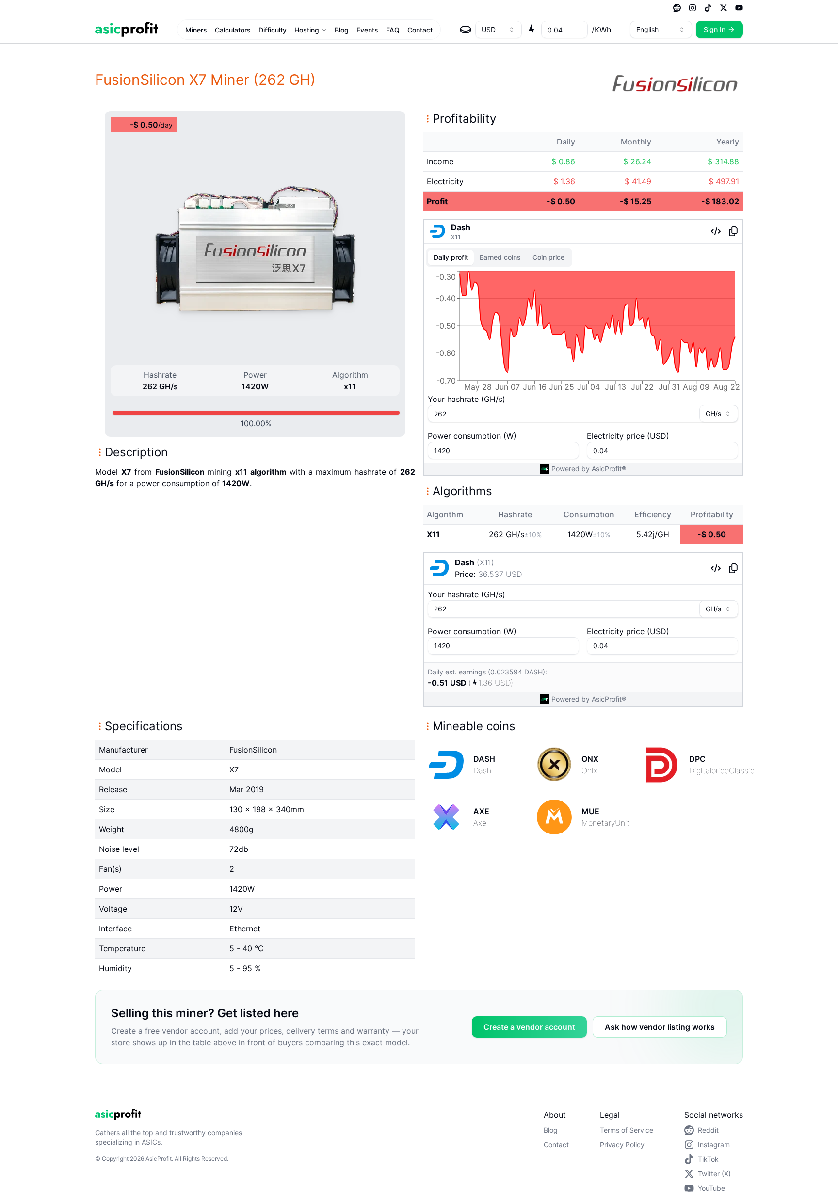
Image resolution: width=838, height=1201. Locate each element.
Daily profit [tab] (451, 257)
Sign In (714, 29)
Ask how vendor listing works (660, 1027)
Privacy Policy (622, 1144)
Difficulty (272, 30)
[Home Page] (126, 29)
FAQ (393, 30)
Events (367, 30)
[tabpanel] (583, 333)
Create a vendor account (529, 1027)
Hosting (306, 30)
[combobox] (498, 29)
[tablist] (499, 257)
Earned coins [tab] (500, 257)
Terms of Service (626, 1130)
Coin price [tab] (548, 257)
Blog (342, 30)
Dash (460, 227)
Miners (196, 30)
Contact (420, 30)
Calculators (233, 30)
